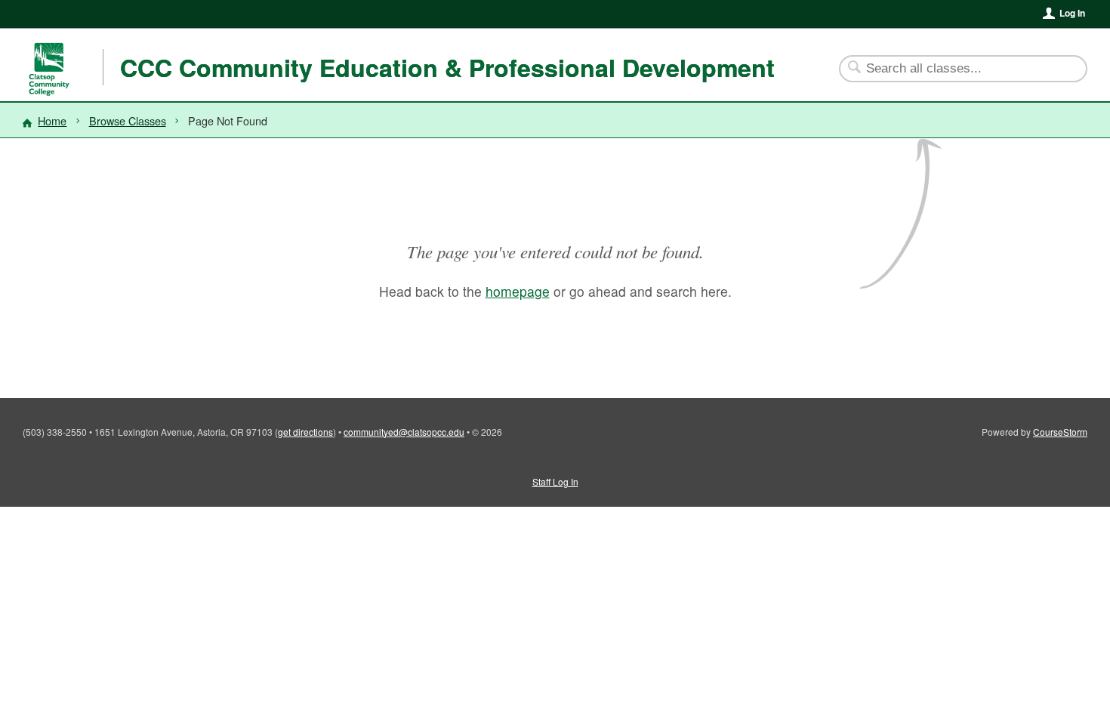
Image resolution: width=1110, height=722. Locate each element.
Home (52, 120)
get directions (305, 431)
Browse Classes (127, 120)
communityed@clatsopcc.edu (404, 431)
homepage (518, 291)
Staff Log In (555, 481)
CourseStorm (1060, 431)
